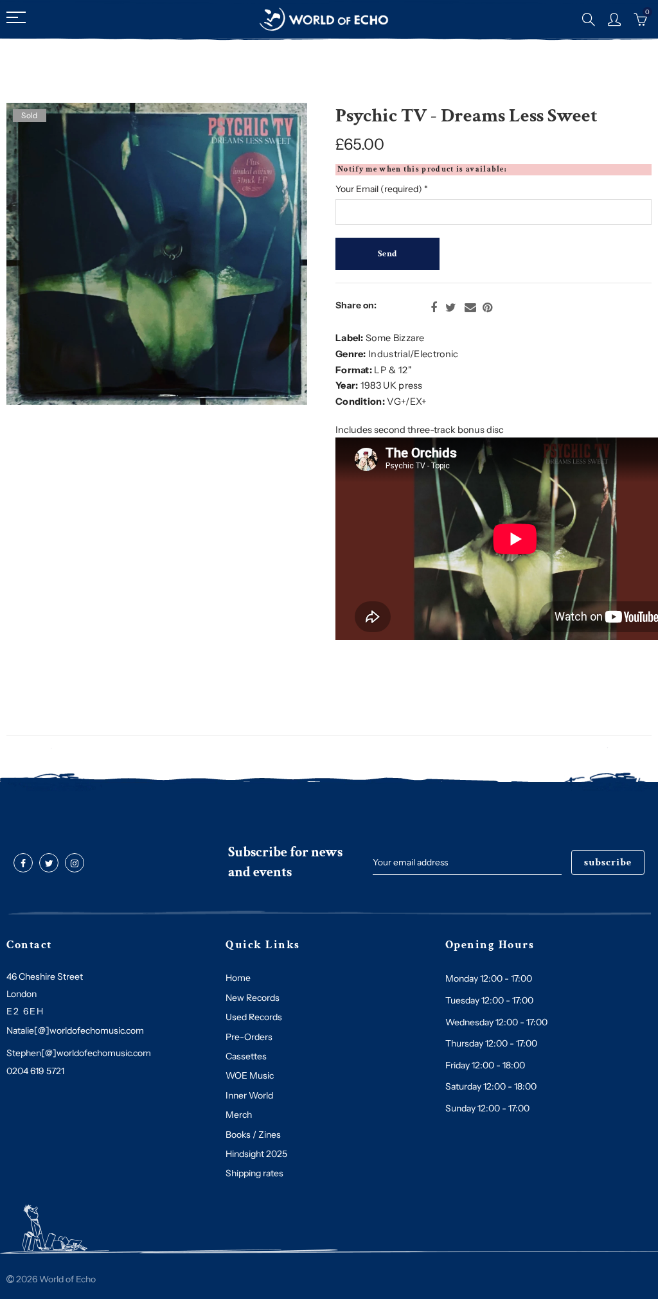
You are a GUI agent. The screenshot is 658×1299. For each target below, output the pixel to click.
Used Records (254, 1017)
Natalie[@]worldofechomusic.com (75, 1030)
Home (238, 978)
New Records (253, 997)
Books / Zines (253, 1134)
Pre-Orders (249, 1037)
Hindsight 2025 (256, 1154)
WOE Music (250, 1075)
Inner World (249, 1095)
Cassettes (246, 1056)
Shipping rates (254, 1173)
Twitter (450, 308)
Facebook (434, 308)
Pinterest (487, 308)
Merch (239, 1114)
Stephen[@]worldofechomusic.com (78, 1053)
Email (470, 308)
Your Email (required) (381, 189)
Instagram (75, 863)
